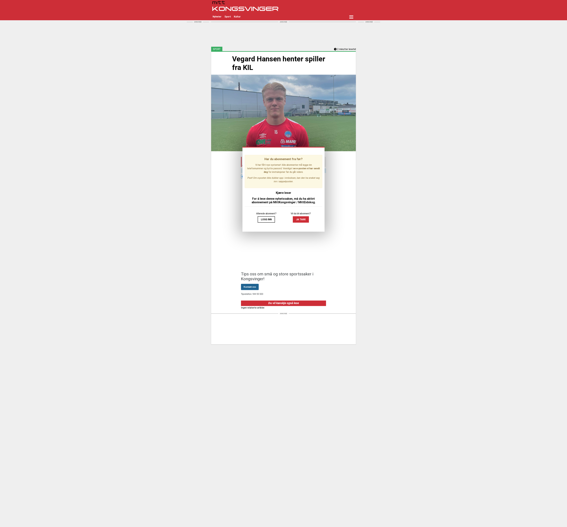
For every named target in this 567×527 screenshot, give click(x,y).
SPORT (217, 49)
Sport (227, 16)
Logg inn (266, 219)
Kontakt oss (250, 287)
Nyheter (217, 16)
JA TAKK (301, 219)
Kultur (237, 16)
